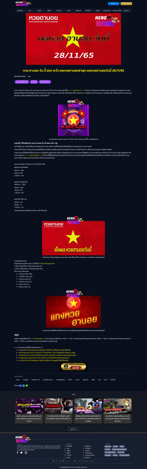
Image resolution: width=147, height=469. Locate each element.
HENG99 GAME (19, 76)
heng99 (25, 380)
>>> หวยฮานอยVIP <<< (34, 155)
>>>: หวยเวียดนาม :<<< (77, 90)
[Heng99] (61, 3)
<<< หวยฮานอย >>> (38, 338)
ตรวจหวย (121, 452)
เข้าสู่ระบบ (113, 4)
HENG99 (20, 11)
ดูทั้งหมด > (73, 429)
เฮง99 (115, 446)
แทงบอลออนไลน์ (110, 452)
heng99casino (48, 380)
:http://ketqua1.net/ (47, 263)
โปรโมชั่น (88, 11)
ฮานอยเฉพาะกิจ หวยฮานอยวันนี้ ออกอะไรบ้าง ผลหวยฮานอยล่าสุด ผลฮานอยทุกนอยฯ (47, 355)
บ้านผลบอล (106, 11)
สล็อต (49, 11)
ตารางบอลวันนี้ (124, 455)
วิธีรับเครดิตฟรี (45, 82)
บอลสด (97, 11)
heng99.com (35, 380)
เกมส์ (68, 11)
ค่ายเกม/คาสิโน (117, 11)
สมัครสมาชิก (126, 4)
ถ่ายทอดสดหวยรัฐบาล (119, 449)
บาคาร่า (59, 11)
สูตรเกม (126, 11)
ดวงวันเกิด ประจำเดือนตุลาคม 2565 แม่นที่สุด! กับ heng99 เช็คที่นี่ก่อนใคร (43, 360)
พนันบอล (78, 11)
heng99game (60, 380)
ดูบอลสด (34, 82)
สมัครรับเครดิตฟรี (22, 82)
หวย (30, 11)
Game (18, 380)
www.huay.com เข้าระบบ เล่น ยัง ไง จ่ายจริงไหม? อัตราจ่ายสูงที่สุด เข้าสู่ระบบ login (47, 352)
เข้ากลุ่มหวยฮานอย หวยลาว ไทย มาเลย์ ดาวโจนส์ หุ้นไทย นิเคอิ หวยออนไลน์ (44, 357)
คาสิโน (39, 11)
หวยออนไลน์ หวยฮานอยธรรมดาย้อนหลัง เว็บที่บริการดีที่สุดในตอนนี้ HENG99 (44, 350)
